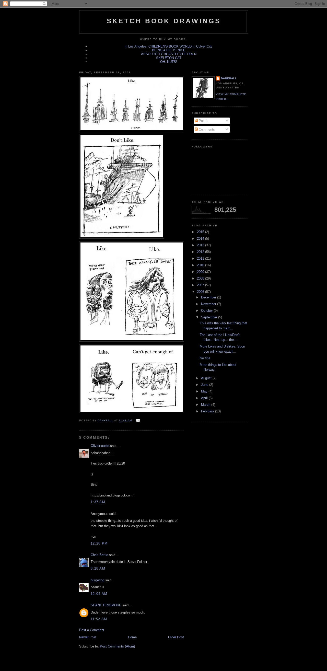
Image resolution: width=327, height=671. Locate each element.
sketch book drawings (164, 21)
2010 (201, 265)
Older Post (176, 637)
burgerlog (97, 580)
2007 (201, 285)
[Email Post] (137, 420)
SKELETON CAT (168, 58)
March (206, 405)
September (209, 317)
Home (132, 637)
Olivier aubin (100, 446)
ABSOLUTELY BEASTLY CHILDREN (168, 54)
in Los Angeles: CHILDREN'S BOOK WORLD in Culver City (169, 46)
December (209, 297)
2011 (201, 258)
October (207, 311)
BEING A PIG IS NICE (168, 50)
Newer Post (87, 637)
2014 (201, 238)
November (209, 304)
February (208, 411)
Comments (206, 129)
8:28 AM (98, 568)
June (205, 385)
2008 (201, 278)
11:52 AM (99, 619)
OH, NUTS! (168, 62)
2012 (201, 252)
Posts (202, 121)
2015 (201, 232)
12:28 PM (99, 543)
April (205, 398)
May (204, 391)
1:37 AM (98, 502)
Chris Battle (99, 555)
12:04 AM (99, 594)
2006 (201, 292)
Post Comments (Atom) (117, 646)
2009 (201, 272)
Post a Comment (91, 630)
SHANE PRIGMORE (106, 605)
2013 (201, 245)
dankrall (229, 78)
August (207, 378)
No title (205, 358)
